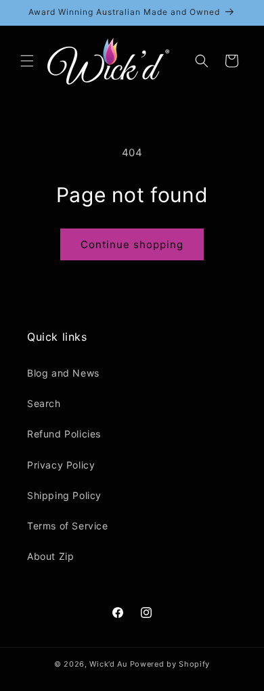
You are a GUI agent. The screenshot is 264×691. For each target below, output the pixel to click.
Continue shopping (132, 244)
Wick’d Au (108, 664)
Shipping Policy (64, 495)
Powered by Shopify (170, 664)
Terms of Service (67, 525)
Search (44, 403)
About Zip (50, 556)
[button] (27, 61)
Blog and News (63, 373)
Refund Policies (64, 433)
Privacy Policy (61, 465)
